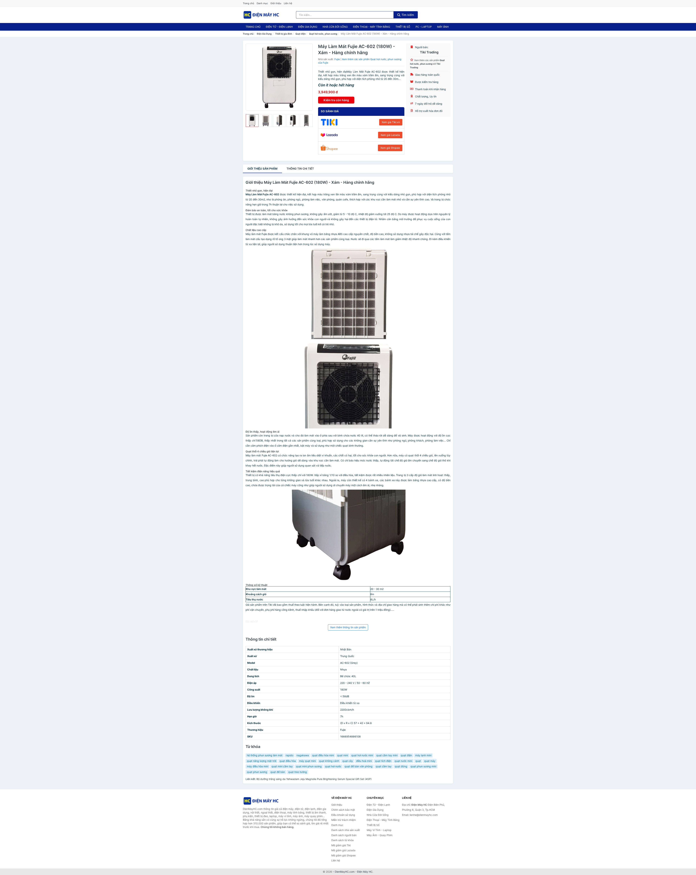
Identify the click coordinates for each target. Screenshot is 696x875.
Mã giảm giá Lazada (343, 850)
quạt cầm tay (384, 766)
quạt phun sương (257, 771)
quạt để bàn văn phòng (358, 766)
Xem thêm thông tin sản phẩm (348, 627)
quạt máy (429, 760)
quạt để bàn (277, 771)
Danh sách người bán (344, 835)
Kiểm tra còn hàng (336, 100)
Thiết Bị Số (402, 26)
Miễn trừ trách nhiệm (343, 819)
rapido (289, 755)
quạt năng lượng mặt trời (261, 760)
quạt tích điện (383, 760)
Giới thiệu (275, 3)
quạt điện (406, 755)
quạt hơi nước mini (362, 755)
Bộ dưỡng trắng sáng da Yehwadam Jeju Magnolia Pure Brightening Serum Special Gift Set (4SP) (314, 779)
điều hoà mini (364, 760)
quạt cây (347, 760)
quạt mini (342, 755)
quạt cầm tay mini (386, 755)
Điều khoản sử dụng (343, 814)
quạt (418, 760)
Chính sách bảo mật (343, 809)
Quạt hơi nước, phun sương (323, 33)
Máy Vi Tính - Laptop (379, 830)
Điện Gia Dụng (307, 26)
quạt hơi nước (333, 766)
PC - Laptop (424, 26)
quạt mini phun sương (309, 766)
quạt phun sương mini (423, 766)
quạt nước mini (403, 760)
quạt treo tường (297, 771)
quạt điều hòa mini (323, 755)
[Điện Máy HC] (261, 800)
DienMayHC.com (345, 871)
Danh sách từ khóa (342, 840)
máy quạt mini (307, 760)
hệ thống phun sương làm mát (264, 755)
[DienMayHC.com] (261, 14)
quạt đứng (401, 766)
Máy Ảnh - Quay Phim (379, 835)
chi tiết (300, 168)
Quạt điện (300, 33)
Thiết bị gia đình (283, 33)
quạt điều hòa (287, 760)
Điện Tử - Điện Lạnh (279, 26)
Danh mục (262, 3)
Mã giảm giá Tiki (341, 845)
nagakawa (303, 755)
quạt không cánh (329, 760)
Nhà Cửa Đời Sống (335, 26)
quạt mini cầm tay (282, 766)
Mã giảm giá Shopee (343, 855)
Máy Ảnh (443, 26)
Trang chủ (248, 3)
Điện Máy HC (364, 871)
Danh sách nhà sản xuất (345, 830)
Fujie (337, 59)
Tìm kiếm (407, 15)
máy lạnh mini (423, 755)
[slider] (252, 120)
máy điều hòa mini (257, 766)
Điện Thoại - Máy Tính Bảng (371, 26)
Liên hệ (288, 3)
